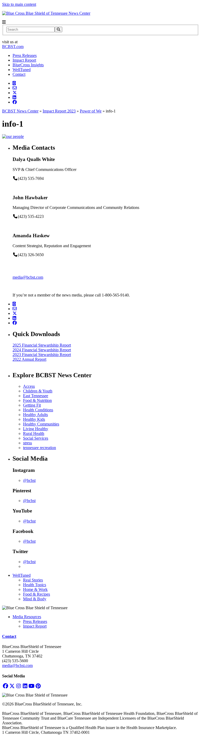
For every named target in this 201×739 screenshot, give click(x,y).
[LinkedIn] (25, 686)
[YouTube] (31, 686)
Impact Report (24, 60)
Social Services (35, 438)
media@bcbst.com (28, 277)
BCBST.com (13, 46)
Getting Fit (32, 405)
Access (29, 386)
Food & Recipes (36, 594)
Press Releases (25, 55)
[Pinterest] (38, 686)
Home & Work (35, 589)
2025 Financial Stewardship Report (42, 345)
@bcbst (29, 480)
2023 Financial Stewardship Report (42, 354)
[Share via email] (15, 88)
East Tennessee (35, 395)
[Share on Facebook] (15, 102)
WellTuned (22, 69)
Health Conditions (38, 410)
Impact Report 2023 (59, 111)
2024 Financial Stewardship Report (42, 350)
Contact (19, 74)
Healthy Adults (35, 414)
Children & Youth (37, 391)
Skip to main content (19, 4)
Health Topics (34, 584)
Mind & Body (34, 599)
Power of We (91, 111)
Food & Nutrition (37, 400)
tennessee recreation (39, 447)
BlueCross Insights (28, 65)
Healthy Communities (41, 424)
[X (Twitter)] (12, 686)
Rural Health (33, 433)
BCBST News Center (20, 111)
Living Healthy (35, 429)
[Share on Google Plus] (14, 83)
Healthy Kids (34, 419)
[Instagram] (18, 686)
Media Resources (27, 616)
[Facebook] (5, 686)
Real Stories (33, 580)
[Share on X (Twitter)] (15, 92)
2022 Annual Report (29, 359)
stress (27, 443)
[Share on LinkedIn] (14, 97)
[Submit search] (58, 29)
